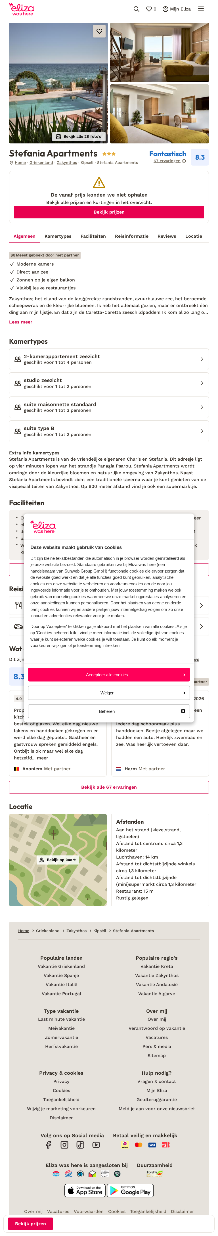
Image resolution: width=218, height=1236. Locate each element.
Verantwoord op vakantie (157, 1028)
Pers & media (156, 1046)
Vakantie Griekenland (61, 966)
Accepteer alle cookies (107, 674)
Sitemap (157, 1055)
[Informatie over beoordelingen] (184, 161)
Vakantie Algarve (156, 993)
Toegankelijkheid (61, 1099)
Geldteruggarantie (157, 1099)
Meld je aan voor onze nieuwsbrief (157, 1108)
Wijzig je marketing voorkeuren (61, 1108)
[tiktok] (80, 1148)
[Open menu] (201, 9)
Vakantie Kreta (157, 966)
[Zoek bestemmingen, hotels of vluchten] (136, 9)
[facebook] (48, 1148)
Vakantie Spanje (61, 975)
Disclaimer (61, 1117)
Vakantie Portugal (61, 993)
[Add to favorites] (99, 31)
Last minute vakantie (61, 1019)
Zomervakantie (61, 1037)
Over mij (157, 1019)
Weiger (107, 692)
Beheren (107, 711)
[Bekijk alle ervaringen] (179, 157)
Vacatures (157, 1037)
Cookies (61, 1090)
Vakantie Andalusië (157, 984)
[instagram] (64, 1148)
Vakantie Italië (61, 984)
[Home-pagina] (21, 9)
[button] (58, 83)
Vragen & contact (156, 1081)
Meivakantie (61, 1028)
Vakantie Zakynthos (157, 975)
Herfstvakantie (61, 1046)
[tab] (24, 236)
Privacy (61, 1081)
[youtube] (96, 1148)
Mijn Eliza (156, 1090)
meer (42, 758)
